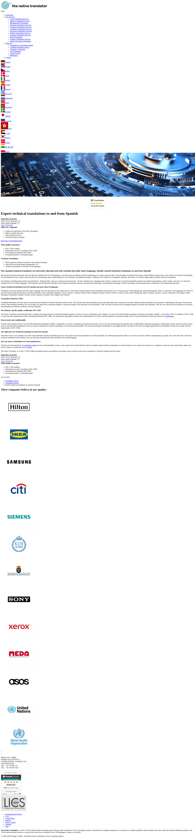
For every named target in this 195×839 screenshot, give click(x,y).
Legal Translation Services (19, 19)
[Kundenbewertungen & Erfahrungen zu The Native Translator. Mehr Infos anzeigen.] (11, 794)
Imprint (8, 820)
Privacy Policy (10, 822)
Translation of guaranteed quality (21, 45)
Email (29, 347)
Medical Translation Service (20, 21)
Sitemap (8, 824)
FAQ (7, 816)
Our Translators (15, 51)
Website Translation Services (20, 33)
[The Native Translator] (24, 9)
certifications (169, 316)
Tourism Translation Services (20, 35)
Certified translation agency (19, 47)
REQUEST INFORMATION (11, 241)
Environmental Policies (13, 814)
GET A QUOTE (7, 225)
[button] (97, 203)
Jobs (7, 826)
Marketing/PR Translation (19, 23)
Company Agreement (17, 49)
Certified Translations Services (21, 29)
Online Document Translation (20, 41)
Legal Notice (10, 818)
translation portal (30, 345)
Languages (9, 15)
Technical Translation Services (21, 27)
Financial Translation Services (20, 25)
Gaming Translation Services (20, 39)
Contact (8, 57)
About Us (8, 43)
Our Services (10, 17)
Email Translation (16, 37)
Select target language (8, 223)
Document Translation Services (21, 31)
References (14, 55)
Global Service (15, 53)
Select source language (9, 221)
